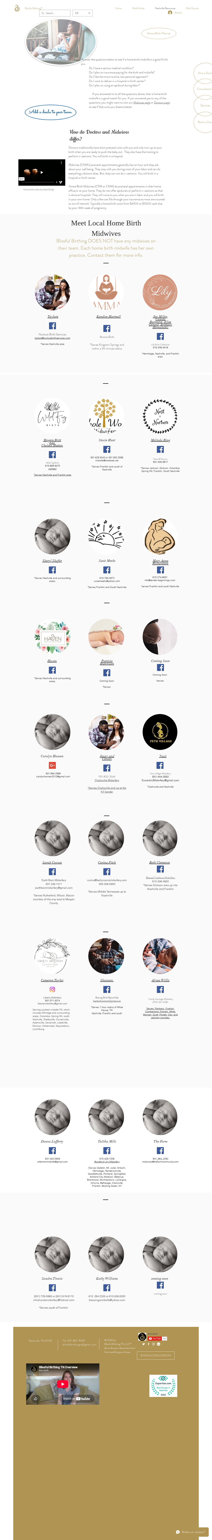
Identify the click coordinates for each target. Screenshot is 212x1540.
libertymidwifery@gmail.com (52, 1003)
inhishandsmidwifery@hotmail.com (53, 1300)
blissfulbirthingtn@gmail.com (79, 1344)
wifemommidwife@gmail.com (52, 1161)
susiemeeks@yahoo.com (107, 581)
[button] (158, 33)
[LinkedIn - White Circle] (158, 1344)
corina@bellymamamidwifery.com (107, 880)
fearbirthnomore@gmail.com (107, 1001)
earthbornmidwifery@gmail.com (54, 887)
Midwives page (141, 102)
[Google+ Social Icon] (52, 765)
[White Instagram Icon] (153, 1344)
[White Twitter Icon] (143, 1344)
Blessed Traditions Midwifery (160, 877)
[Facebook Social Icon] (52, 325)
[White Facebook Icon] (148, 1344)
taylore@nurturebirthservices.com (52, 338)
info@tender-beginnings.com (160, 580)
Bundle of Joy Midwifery (107, 1161)
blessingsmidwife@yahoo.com (107, 1300)
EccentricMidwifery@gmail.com (160, 780)
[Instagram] (52, 989)
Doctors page (162, 102)
